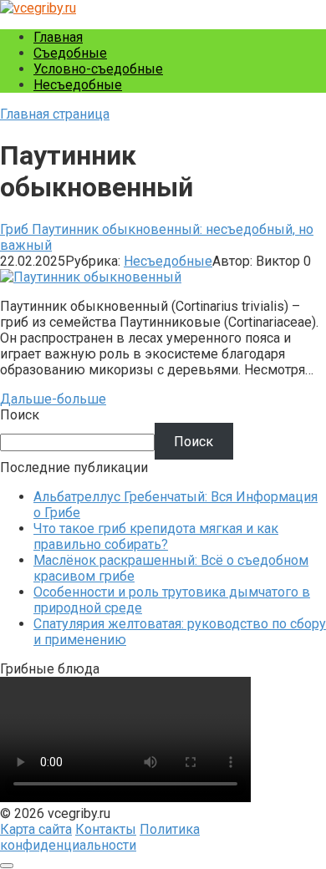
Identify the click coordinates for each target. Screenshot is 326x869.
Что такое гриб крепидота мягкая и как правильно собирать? (155, 536)
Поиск (19, 415)
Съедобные (70, 53)
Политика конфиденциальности (100, 837)
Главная (58, 37)
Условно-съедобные (98, 69)
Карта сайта (36, 829)
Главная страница (55, 114)
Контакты (105, 829)
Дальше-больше (53, 399)
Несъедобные (77, 85)
